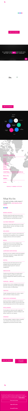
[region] (14, 401)
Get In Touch (8, 106)
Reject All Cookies (14, 404)
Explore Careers (21, 361)
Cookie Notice (22, 397)
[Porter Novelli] (3, 3)
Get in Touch (14, 32)
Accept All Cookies (14, 408)
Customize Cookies (14, 400)
